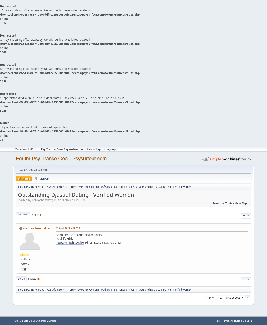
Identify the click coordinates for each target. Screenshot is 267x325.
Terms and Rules (231, 320)
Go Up (21, 278)
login (99, 149)
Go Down (23, 214)
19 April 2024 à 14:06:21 (68, 228)
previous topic (222, 203)
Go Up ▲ (248, 320)
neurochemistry (36, 228)
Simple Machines (47, 321)
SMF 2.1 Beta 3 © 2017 (26, 321)
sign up (111, 149)
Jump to (209, 297)
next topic (241, 203)
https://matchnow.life (70, 242)
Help (217, 320)
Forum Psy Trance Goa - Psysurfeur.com (61, 158)
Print (246, 215)
